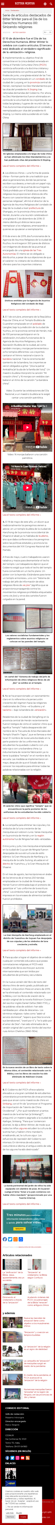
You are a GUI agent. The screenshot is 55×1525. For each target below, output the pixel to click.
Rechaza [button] (10, 1517)
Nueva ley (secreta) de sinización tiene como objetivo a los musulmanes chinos (36, 1322)
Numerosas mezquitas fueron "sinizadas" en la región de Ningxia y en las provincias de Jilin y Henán (38, 1393)
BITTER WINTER (25, 3)
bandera (7, 359)
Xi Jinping (32, 89)
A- (50, 32)
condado (40, 79)
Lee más (9, 1513)
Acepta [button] (23, 1517)
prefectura (34, 208)
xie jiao (26, 585)
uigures (23, 1128)
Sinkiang (7, 1103)
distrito (6, 863)
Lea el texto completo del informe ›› (22, 166)
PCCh (43, 65)
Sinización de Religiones (29, 1247)
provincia (35, 82)
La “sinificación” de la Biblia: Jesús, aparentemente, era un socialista (13, 1276)
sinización (40, 710)
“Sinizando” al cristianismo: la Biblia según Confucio (37, 1275)
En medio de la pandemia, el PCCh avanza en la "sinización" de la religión (37, 1378)
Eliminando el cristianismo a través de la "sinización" (12, 1300)
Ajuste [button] (19, 1513)
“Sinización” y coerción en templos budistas (36, 1333)
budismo (43, 536)
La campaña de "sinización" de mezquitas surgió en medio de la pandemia (37, 1363)
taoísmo (7, 710)
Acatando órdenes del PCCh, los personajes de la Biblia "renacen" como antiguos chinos (38, 1301)
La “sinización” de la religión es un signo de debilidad (37, 1348)
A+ (45, 32)
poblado (37, 324)
